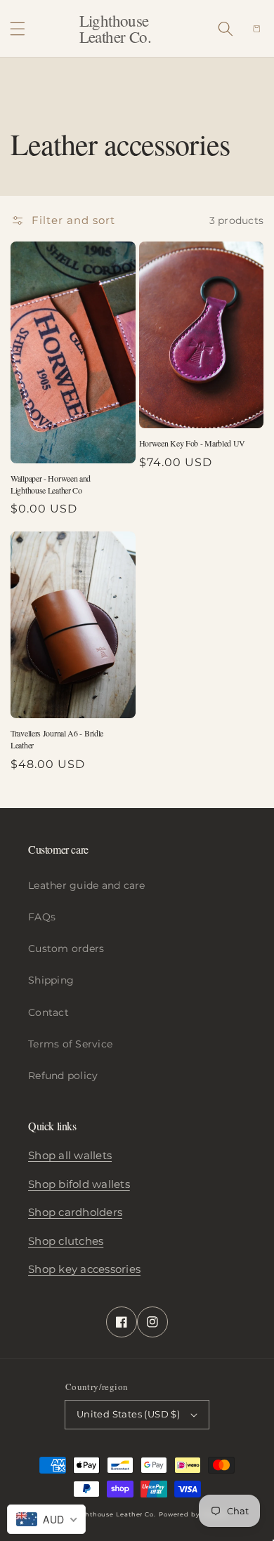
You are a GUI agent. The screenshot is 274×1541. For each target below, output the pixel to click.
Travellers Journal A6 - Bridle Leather (57, 738)
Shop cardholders (75, 1212)
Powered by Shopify (194, 1514)
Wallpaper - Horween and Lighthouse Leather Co (51, 484)
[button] (17, 28)
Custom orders (66, 948)
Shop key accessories (84, 1269)
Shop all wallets (70, 1155)
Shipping (51, 980)
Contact (48, 1012)
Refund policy (63, 1075)
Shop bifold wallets (79, 1184)
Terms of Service (70, 1044)
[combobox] (46, 1519)
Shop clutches (65, 1241)
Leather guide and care (86, 885)
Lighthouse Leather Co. (115, 1514)
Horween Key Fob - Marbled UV (192, 443)
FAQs (42, 917)
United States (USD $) (128, 1414)
